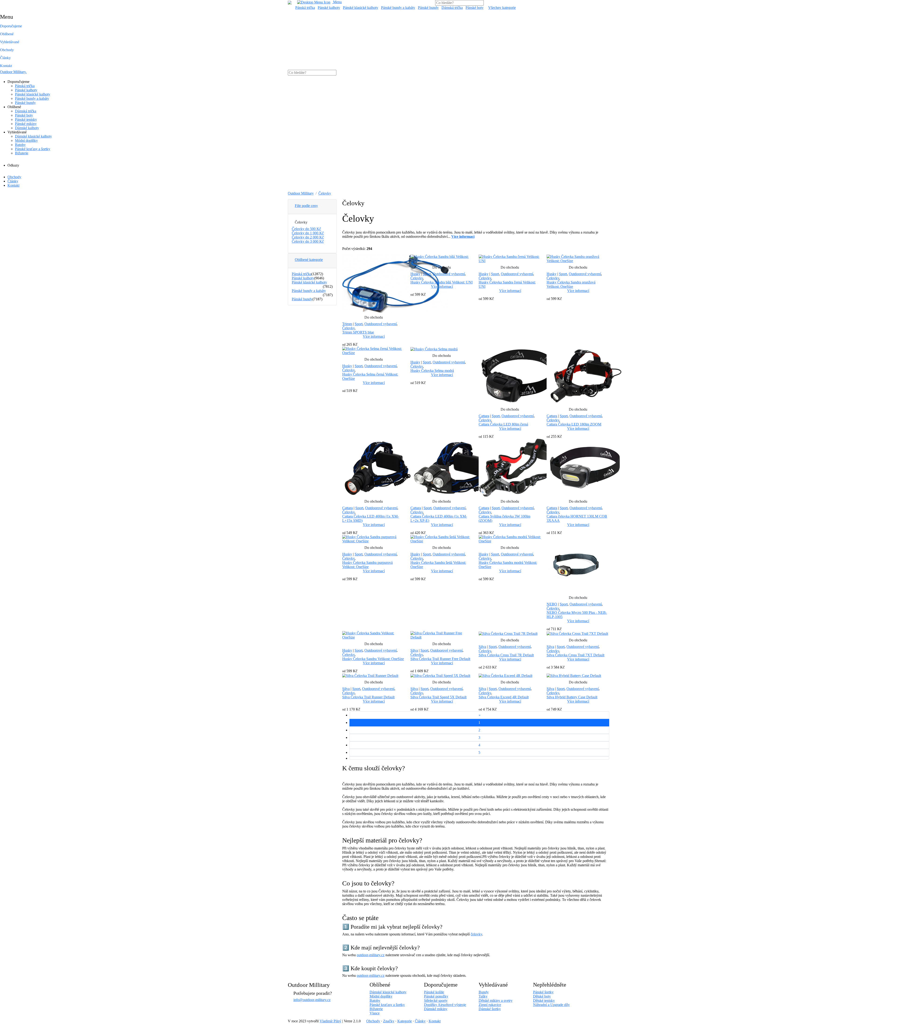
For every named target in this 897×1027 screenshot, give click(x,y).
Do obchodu (373, 317)
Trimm (347, 324)
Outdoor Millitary (13, 72)
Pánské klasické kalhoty (360, 8)
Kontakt (6, 66)
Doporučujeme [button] (11, 26)
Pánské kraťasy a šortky (32, 149)
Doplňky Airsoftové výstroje (445, 1005)
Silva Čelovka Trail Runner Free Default (440, 659)
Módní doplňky (26, 140)
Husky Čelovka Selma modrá (432, 371)
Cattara (484, 416)
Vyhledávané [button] (9, 42)
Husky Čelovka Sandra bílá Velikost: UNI (441, 282)
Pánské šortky (543, 992)
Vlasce (375, 1013)
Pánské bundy (428, 8)
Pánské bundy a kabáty (398, 8)
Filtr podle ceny (306, 206)
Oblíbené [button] (7, 34)
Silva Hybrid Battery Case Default (572, 697)
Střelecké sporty (436, 1000)
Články (5, 58)
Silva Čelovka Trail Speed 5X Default (438, 697)
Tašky (483, 996)
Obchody (7, 50)
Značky (388, 1021)
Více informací (374, 336)
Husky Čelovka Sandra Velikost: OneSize (373, 659)
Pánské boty (475, 8)
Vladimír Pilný (330, 1021)
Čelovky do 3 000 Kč (308, 241)
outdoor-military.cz (370, 955)
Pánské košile (434, 992)
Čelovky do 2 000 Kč (308, 237)
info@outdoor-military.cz (312, 1000)
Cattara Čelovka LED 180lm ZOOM (574, 424)
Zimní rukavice (490, 1005)
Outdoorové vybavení (380, 324)
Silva (414, 650)
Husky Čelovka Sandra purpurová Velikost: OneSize (367, 565)
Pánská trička (305, 8)
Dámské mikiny (435, 1009)
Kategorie (404, 1021)
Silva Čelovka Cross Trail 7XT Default (575, 655)
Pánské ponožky (436, 996)
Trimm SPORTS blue (358, 332)
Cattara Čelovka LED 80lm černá (503, 424)
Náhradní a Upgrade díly (551, 1005)
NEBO (552, 604)
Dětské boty (542, 996)
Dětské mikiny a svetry (496, 1000)
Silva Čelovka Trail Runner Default (368, 697)
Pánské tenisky (26, 119)
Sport (359, 324)
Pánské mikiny (26, 124)
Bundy (484, 992)
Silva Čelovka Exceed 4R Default (504, 697)
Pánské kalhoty (329, 8)
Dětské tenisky (544, 1000)
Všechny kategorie (502, 8)
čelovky (476, 934)
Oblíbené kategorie (309, 260)
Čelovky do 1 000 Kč (308, 233)
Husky (415, 274)
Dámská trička (452, 8)
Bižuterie (21, 153)
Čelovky (324, 193)
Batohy (20, 145)
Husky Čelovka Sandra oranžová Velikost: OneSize (571, 284)
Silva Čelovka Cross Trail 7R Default (506, 655)
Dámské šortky (490, 1009)
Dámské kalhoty (27, 128)
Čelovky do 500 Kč (306, 229)
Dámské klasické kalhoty (33, 136)
